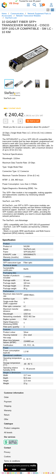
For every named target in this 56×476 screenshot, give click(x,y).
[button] (51, 39)
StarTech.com (11, 18)
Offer (6, 419)
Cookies (7, 457)
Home (4, 14)
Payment (7, 402)
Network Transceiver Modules (28, 16)
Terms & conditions (12, 461)
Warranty (7, 410)
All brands (8, 432)
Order (6, 397)
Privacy (7, 452)
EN (52, 10)
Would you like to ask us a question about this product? (26, 127)
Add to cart (34, 121)
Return (6, 415)
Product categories (12, 428)
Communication (17, 14)
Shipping (7, 406)
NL (48, 10)
